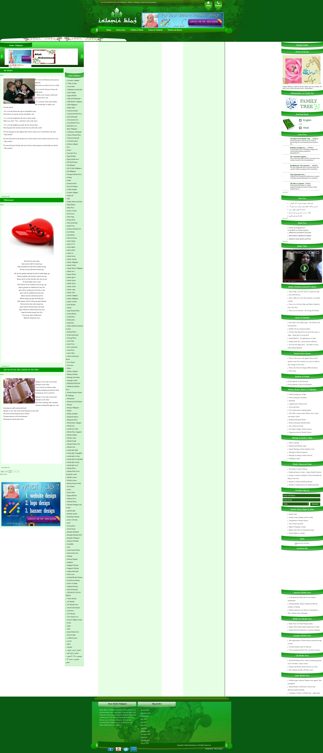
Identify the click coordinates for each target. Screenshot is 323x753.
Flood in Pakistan (72, 186)
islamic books (71, 256)
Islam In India (71, 635)
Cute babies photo (72, 141)
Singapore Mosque (72, 565)
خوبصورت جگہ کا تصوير (74, 656)
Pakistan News (71, 498)
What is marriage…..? (295, 443)
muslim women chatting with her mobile (301, 517)
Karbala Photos (71, 332)
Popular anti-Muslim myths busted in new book (303, 667)
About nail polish (294, 407)
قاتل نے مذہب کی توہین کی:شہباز (300, 213)
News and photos (72, 347)
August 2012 (145, 716)
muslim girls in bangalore (74, 453)
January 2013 (145, 710)
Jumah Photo (71, 317)
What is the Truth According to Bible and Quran (303, 368)
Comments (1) (5, 366)
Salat (68, 547)
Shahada (69, 556)
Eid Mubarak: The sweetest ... (300, 166)
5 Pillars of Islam (136, 30)
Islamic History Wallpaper (75, 268)
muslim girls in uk (72, 465)
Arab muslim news (72, 120)
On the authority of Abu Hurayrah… (298, 381)
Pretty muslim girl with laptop (298, 397)
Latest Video (71, 353)
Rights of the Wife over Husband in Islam (301, 530)
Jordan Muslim (71, 314)
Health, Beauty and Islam (74, 202)
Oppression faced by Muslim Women (300, 432)
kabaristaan (70, 323)
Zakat (68, 644)
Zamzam (69, 647)
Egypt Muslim (71, 156)
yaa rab (69, 641)
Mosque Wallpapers (73, 408)
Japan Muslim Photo (73, 311)
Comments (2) (5, 467)
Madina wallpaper (72, 371)
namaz (69, 489)
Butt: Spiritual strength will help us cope (301, 670)
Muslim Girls (71, 447)
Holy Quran (292, 371)
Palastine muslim (72, 514)
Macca (69, 368)
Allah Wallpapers (72, 105)
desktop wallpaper (72, 144)
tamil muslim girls (72, 589)
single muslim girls (72, 571)
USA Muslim (71, 614)
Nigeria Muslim (72, 495)
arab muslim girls (72, 117)
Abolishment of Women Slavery (298, 520)
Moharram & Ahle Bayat (74, 402)
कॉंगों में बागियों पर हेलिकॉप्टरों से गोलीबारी (300, 236)
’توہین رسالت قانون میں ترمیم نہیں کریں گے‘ (303, 206)
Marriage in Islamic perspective (298, 452)
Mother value (293, 514)
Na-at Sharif (70, 486)
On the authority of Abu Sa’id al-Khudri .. (300, 384)
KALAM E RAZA (294, 295)
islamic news (71, 271)
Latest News (71, 344)
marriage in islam (72, 380)
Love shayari (71, 362)
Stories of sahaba (72, 583)
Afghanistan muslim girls (74, 89)
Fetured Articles (72, 183)
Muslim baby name (110, 35)
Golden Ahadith (72, 189)
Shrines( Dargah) (72, 559)
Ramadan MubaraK (73, 532)
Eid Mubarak (71, 165)
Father (69, 180)
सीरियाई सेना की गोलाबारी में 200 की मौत (300, 233)
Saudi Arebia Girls (72, 553)
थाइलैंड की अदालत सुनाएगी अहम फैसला (300, 239)
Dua (68, 147)
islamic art (70, 253)
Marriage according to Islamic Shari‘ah (300, 455)
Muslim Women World (74, 483)
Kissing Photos (71, 338)
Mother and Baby (72, 414)
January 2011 (145, 743)
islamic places (71, 277)
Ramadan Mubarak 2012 (74, 535)
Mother (69, 411)
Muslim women (72, 477)
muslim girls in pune (73, 462)
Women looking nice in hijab (297, 394)
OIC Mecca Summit (297, 183)
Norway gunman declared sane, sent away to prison (304, 650)
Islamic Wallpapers (72, 298)
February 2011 (145, 740)
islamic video (71, 292)
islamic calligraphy (72, 262)
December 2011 (145, 731)
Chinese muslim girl (73, 138)
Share (2, 75)
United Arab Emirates (73, 608)
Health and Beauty (175, 30)
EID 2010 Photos (72, 162)
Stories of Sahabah (155, 30)
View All (285, 192)
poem (68, 523)
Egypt (69, 626)
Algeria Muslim (72, 95)
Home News (71, 214)
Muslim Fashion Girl (73, 444)
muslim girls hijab (72, 450)
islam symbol (71, 250)
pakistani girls (71, 511)
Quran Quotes (71, 529)
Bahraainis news (72, 126)
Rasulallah (70, 544)
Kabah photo (71, 320)
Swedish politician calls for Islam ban (300, 647)
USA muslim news (72, 617)
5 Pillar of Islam (72, 83)
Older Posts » (4, 474)
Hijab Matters (71, 205)
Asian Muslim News (73, 123)
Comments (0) (5, 196)
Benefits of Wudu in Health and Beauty (300, 482)
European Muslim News (74, 174)
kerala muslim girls (72, 335)
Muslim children (72, 435)
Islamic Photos (71, 274)
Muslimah (292, 401)
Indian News (71, 226)
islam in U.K (71, 244)
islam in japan (71, 241)
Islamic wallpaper (72, 295)
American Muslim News (74, 114)
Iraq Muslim (71, 235)
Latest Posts (70, 350)
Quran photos (71, 526)
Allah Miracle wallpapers (74, 102)
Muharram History (72, 417)
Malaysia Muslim (72, 374)
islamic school (71, 286)
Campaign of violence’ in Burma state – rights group (304, 693)
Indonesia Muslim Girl (74, 229)
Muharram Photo (72, 420)
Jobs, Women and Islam (296, 426)
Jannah (69, 308)
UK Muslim (70, 602)
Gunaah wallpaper (72, 192)
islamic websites (72, 302)
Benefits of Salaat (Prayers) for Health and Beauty (304, 485)
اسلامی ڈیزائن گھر (73, 653)
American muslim (72, 111)
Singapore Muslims (73, 568)
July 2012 (144, 719)
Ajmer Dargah (71, 92)
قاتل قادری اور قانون (295, 216)
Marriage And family (73, 377)
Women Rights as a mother (297, 533)
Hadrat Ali (70, 195)
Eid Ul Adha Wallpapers (74, 168)
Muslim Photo (71, 468)
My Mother (8, 70)
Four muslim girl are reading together (300, 410)
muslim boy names (72, 429)
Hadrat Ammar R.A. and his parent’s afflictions (303, 341)
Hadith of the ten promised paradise (299, 329)
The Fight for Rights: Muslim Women (300, 429)
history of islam (71, 211)
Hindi (306, 128)
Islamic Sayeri (71, 283)
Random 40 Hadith (72, 541)
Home (109, 30)
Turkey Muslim (71, 598)
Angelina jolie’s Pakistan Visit (298, 404)
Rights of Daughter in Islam (297, 527)
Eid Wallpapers (71, 171)
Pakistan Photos (72, 502)
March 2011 (144, 737)
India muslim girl (72, 223)
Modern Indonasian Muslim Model (299, 423)
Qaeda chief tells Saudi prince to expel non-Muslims (304, 630)
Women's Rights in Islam (74, 620)
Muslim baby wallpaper (74, 423)
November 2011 (146, 734)
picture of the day (72, 520)
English (307, 120)
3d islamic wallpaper (73, 80)
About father (71, 86)
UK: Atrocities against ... (299, 157)
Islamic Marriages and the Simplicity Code (301, 449)
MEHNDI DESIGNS (73, 383)
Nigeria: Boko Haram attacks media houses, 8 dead (304, 627)
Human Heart (71, 220)
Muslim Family (71, 441)
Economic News (72, 153)
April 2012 (144, 728)
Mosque (69, 405)
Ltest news (70, 365)
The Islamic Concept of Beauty (298, 469)
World (69, 623)
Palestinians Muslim (73, 517)
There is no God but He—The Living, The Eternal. (304, 310)
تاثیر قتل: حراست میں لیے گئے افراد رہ (301, 203)
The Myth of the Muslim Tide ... (301, 139)
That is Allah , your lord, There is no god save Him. (304, 292)
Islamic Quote (71, 280)
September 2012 (146, 713)
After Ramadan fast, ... (298, 174)
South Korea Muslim (73, 580)
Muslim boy (70, 426)
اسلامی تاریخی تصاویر (74, 650)
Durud (69, 150)
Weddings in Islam (294, 458)
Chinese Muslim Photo (74, 135)
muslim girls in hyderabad (75, 459)
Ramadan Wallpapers (73, 538)
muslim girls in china (73, 456)
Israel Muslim (71, 305)
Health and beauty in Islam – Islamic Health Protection (305, 472)
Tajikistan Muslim (72, 586)
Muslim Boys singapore (74, 432)
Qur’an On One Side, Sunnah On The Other (21, 370)
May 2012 (144, 725)
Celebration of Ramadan (74, 132)
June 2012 (144, 722)
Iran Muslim (71, 232)
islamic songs (71, 289)
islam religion (71, 247)
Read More (309, 88)
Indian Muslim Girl (73, 632)
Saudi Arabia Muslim (73, 550)
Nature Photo (71, 492)
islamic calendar (72, 259)
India (68, 629)
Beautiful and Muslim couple (297, 446)
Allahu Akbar (71, 108)
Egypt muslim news (73, 159)
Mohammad (70, 398)
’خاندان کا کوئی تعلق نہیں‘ (297, 209)
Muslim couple (71, 438)
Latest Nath (70, 341)
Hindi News (70, 208)
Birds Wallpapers (72, 129)
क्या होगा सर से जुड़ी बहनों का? (297, 228)
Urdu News (70, 611)
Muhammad (9, 200)
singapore (70, 562)
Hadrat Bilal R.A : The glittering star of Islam (302, 338)
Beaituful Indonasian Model (297, 420)
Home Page (70, 217)
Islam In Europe (72, 238)
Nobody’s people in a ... (298, 148)
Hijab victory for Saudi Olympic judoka (301, 624)
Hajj (68, 198)
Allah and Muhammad (73, 98)
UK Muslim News (72, 605)
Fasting (69, 177)
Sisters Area (120, 30)
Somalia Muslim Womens (75, 577)
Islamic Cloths (71, 265)
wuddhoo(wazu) (72, 638)
